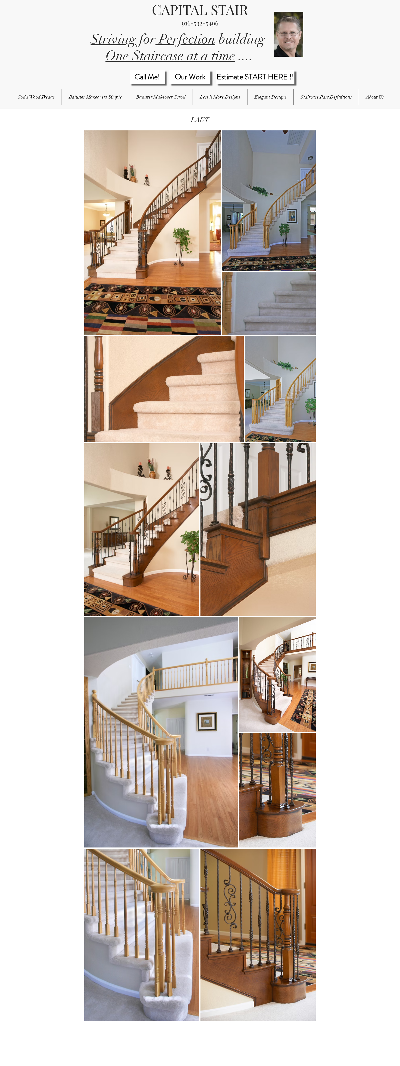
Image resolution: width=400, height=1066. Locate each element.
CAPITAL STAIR (200, 9)
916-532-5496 (200, 22)
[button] (95, 97)
